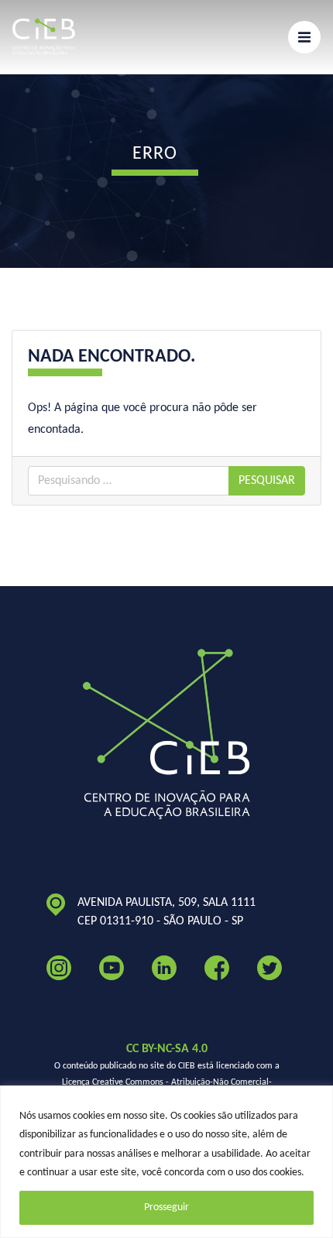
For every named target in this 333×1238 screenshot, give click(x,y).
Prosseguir (166, 1207)
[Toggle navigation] (304, 37)
